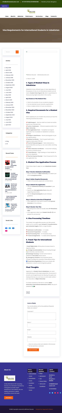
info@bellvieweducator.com (10, 2)
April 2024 (8, 125)
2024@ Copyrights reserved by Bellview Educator (21, 409)
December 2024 (10, 107)
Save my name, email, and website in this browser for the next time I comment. (42, 345)
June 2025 (8, 92)
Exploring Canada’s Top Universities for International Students (11, 164)
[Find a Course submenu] (33, 16)
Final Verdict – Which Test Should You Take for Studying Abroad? (11, 207)
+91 (23, 2)
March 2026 (9, 72)
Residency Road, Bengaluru (49, 2)
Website (29, 337)
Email (29, 329)
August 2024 (9, 117)
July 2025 (8, 90)
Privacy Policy (43, 381)
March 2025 (9, 100)
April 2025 (8, 97)
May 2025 (8, 95)
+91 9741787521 (52, 389)
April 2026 (8, 70)
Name (29, 322)
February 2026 (9, 75)
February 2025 (9, 102)
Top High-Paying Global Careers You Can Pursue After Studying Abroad (11, 176)
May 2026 (8, 67)
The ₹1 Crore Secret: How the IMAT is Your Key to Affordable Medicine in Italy (11, 187)
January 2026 (9, 77)
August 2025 (9, 87)
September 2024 (10, 115)
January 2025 (9, 105)
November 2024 (10, 110)
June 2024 (8, 122)
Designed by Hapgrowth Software (44, 409)
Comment (30, 311)
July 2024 (8, 120)
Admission (42, 376)
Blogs (41, 373)
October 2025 (9, 82)
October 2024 (9, 112)
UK (7, 144)
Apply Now (4, 6)
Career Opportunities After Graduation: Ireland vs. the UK (11, 198)
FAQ (41, 378)
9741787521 (27, 2)
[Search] (17, 51)
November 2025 (10, 80)
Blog (7, 141)
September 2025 (10, 85)
